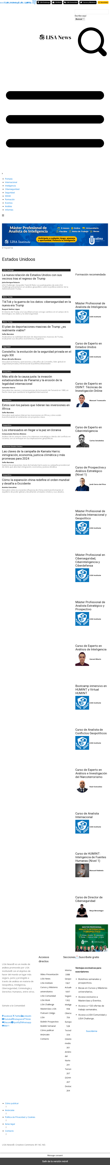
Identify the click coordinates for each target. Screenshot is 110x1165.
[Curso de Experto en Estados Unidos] (91, 332)
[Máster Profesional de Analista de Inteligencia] (91, 291)
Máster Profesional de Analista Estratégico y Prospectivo (90, 605)
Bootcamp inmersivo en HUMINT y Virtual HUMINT (91, 689)
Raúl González (96, 787)
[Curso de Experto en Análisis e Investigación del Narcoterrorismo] (91, 758)
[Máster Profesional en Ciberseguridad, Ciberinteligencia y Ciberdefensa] (91, 543)
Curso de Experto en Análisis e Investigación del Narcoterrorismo (91, 773)
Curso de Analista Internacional (87, 815)
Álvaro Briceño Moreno (11, 359)
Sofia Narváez (8, 334)
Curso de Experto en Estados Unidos (88, 345)
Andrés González (9, 487)
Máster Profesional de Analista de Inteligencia (91, 305)
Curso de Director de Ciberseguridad (89, 899)
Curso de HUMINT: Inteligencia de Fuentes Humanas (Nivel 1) (90, 857)
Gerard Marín (95, 659)
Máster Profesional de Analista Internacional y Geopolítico (91, 514)
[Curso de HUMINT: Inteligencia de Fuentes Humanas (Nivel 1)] (91, 842)
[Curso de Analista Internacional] (91, 802)
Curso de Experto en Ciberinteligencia (88, 429)
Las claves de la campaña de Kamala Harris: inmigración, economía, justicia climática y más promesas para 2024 (33, 455)
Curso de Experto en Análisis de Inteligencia (90, 647)
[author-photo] (82, 317)
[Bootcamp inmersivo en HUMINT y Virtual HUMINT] (91, 674)
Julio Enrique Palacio (11, 282)
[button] (92, 57)
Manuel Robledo (96, 870)
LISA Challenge (8, 270)
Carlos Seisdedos (97, 440)
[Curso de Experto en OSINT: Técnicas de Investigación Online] (91, 372)
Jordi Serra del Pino (98, 484)
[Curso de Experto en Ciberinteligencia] (91, 415)
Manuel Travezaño (98, 400)
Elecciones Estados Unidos (12, 447)
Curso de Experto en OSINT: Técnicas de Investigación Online (88, 387)
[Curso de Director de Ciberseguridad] (91, 885)
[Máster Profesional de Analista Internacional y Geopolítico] (91, 499)
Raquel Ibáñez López (11, 309)
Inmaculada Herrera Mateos (14, 434)
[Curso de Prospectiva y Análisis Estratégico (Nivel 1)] (91, 456)
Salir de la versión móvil (55, 1161)
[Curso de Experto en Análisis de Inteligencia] (91, 634)
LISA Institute (95, 317)
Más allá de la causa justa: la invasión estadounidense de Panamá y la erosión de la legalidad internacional (32, 380)
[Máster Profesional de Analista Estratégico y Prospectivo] (91, 590)
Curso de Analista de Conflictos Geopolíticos (91, 731)
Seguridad (6, 347)
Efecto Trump (7, 297)
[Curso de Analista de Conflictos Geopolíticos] (91, 718)
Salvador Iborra (8, 387)
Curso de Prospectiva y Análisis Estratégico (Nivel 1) (90, 471)
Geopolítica (7, 372)
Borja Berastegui (97, 911)
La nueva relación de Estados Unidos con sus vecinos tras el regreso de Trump (32, 276)
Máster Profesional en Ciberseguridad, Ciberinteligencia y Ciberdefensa (90, 560)
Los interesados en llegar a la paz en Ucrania (31, 430)
